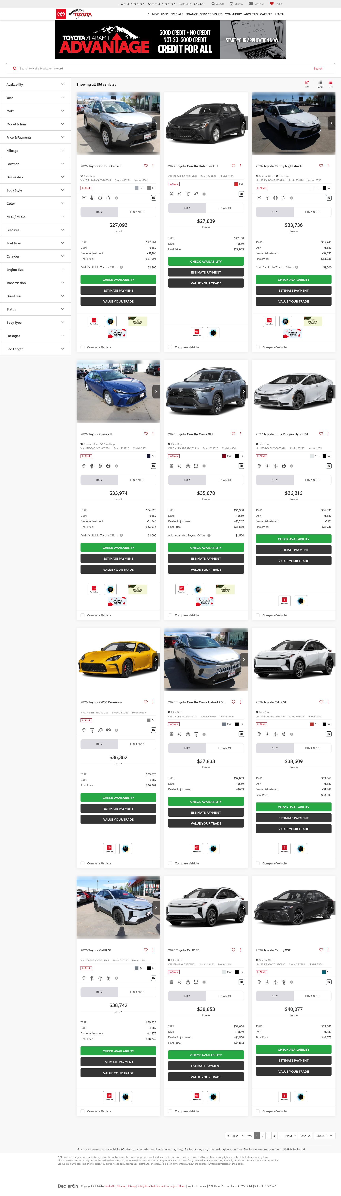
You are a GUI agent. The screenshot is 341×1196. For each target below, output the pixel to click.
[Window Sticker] (153, 198)
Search (318, 68)
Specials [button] (177, 14)
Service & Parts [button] (211, 14)
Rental (280, 14)
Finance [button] (191, 14)
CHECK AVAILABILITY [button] (118, 279)
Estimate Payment (118, 290)
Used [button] (164, 14)
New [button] (155, 14)
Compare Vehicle (99, 347)
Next (290, 1135)
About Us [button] (251, 14)
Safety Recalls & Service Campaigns (157, 1186)
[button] (156, 123)
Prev (247, 1135)
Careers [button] (266, 14)
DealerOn (110, 1186)
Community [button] (233, 14)
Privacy (132, 1186)
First (233, 1135)
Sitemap (121, 1186)
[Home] (148, 14)
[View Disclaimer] (116, 198)
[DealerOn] (68, 1186)
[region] (118, 254)
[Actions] (152, 165)
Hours (182, 1186)
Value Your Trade (118, 301)
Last (304, 1135)
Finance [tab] (137, 212)
